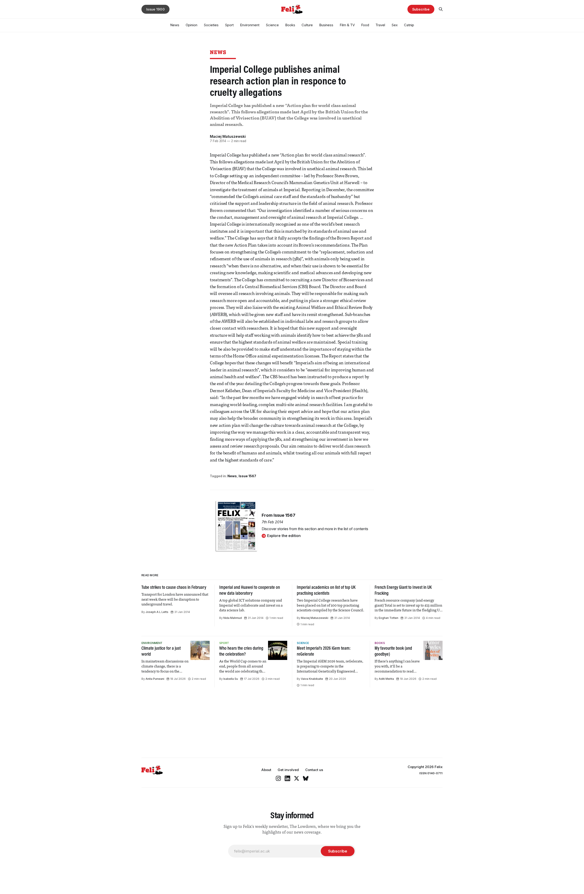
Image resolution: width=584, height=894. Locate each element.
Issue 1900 (155, 9)
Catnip (409, 25)
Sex (394, 25)
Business (326, 25)
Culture (307, 25)
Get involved (288, 770)
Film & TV (347, 25)
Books (290, 25)
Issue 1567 (247, 476)
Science (272, 25)
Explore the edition (284, 535)
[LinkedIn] (287, 778)
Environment (249, 25)
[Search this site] (440, 9)
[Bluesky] (305, 778)
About (266, 770)
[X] (296, 778)
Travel (380, 25)
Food (365, 25)
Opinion (191, 25)
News (174, 25)
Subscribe (421, 9)
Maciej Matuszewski (228, 136)
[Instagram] (278, 778)
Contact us (314, 770)
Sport (229, 25)
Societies (211, 25)
